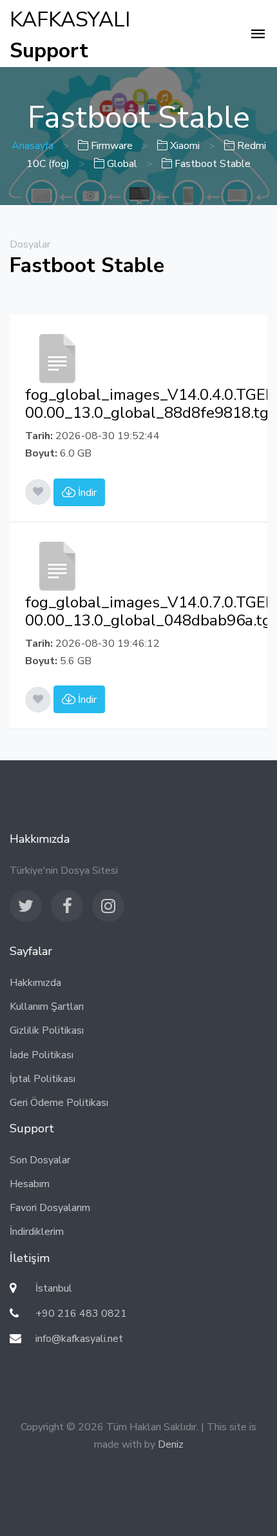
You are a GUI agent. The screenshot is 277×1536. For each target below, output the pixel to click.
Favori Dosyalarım (50, 1208)
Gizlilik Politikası (47, 1030)
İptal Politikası (42, 1079)
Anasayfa (32, 146)
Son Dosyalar (40, 1160)
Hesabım (30, 1184)
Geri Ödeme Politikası (59, 1103)
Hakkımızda (35, 983)
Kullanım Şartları (47, 1006)
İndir (86, 493)
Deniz (171, 1444)
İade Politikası (41, 1055)
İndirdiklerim (37, 1232)
